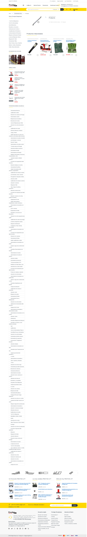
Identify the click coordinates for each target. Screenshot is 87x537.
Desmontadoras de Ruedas (16, 152)
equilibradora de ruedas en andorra (18, 180)
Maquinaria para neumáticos (16, 118)
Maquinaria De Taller (13, 38)
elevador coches (14, 316)
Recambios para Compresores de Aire (16, 350)
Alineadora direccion (15, 410)
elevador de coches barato (16, 274)
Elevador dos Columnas (42, 514)
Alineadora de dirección (15, 378)
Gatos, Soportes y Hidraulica (16, 360)
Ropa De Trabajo (14, 142)
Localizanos (53, 1)
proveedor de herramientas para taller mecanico (16, 269)
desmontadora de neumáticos (16, 358)
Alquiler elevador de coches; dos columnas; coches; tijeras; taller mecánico (17, 135)
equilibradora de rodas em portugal (17, 219)
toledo (12, 418)
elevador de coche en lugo (16, 364)
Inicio (10, 13)
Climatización (13, 318)
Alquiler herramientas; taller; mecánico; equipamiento (15, 170)
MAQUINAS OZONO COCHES (16, 416)
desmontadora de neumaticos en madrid (16, 461)
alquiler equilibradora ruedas (16, 240)
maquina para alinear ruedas (16, 384)
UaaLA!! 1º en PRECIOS (13, 1)
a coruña (12, 356)
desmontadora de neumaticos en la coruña (16, 313)
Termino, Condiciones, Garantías (70, 523)
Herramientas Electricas (15, 110)
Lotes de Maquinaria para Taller (17, 122)
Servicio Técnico (37, 5)
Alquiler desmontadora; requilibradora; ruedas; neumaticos (15, 202)
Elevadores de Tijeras (42, 516)
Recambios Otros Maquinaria (16, 382)
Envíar (75, 505)
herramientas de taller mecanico (17, 336)
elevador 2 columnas (15, 182)
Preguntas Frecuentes (55, 521)
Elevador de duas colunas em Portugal (15, 439)
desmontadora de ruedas (16, 372)
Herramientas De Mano (15, 238)
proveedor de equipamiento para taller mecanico (16, 233)
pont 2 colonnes (14, 208)
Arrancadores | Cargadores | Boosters (15, 341)
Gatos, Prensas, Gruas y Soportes (15, 42)
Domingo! (12, 424)
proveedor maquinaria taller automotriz (15, 429)
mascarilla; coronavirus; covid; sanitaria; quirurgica (15, 323)
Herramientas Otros (18, 13)
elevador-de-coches (15, 454)
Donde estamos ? (54, 514)
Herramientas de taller (15, 150)
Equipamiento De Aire (15, 199)
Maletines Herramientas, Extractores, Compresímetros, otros (17, 155)
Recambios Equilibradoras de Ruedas (15, 284)
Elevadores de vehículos (15, 368)
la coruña (12, 386)
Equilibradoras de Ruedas (43, 521)
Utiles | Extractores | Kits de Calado (17, 422)
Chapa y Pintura (14, 132)
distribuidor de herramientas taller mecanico (16, 304)
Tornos (12, 362)
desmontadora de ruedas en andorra (15, 255)
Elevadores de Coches (15, 120)
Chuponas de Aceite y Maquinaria (44, 526)
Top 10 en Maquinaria (15, 414)
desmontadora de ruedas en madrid (18, 138)
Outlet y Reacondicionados (14, 46)
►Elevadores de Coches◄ (14, 28)
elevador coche (14, 292)
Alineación (13, 432)
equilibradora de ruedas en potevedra (15, 289)
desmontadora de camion (16, 252)
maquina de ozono (14, 464)
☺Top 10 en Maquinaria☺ (14, 20)
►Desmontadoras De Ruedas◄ (15, 32)
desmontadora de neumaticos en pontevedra (16, 277)
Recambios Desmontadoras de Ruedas (16, 250)
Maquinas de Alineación (15, 223)
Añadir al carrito (38, 55)
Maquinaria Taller (14, 184)
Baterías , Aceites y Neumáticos (15, 44)
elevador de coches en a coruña (17, 398)
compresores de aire (15, 443)
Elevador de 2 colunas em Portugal (17, 114)
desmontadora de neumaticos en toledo (16, 243)
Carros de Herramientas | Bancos (17, 330)
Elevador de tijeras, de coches (17, 164)
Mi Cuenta (76, 1)
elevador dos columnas (15, 388)
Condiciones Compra (54, 5)
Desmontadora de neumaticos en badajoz (16, 206)
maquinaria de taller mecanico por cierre (16, 401)
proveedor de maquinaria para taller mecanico (17, 193)
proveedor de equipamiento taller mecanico (16, 162)
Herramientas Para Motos (15, 167)
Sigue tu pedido (60, 1)
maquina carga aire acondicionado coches (16, 246)
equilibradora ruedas (15, 112)
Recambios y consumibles (16, 380)
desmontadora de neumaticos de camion (16, 230)
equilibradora (13, 328)
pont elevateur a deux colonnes (17, 174)
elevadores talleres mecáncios (17, 148)
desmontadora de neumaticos (16, 405)
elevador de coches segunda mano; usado (17, 217)
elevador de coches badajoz (16, 334)
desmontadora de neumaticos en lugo (16, 346)
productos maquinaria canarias (16, 221)
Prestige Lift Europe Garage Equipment (15, 395)
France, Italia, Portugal (55, 525)
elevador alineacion (14, 436)
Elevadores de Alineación (43, 518)
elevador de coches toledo (16, 301)
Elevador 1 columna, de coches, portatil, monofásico (16, 196)
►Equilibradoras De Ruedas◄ (14, 30)
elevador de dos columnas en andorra (15, 375)
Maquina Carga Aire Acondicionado (17, 403)
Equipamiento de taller (15, 210)
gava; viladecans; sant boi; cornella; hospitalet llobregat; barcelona (16, 448)
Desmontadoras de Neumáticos (44, 520)
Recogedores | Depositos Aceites (17, 176)
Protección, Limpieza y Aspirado (17, 272)
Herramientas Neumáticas (15, 392)
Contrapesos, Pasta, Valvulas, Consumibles (15, 226)
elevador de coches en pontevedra (18, 426)
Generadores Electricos (15, 370)
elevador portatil (14, 178)
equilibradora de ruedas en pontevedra (15, 452)
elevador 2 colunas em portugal (17, 407)
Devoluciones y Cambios (69, 520)
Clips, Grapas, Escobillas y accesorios (15, 187)
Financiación (45, 5)
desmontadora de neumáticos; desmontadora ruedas (15, 310)
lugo (11, 326)
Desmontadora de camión (16, 441)
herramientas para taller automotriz (17, 366)
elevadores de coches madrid (16, 266)
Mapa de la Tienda (54, 523)
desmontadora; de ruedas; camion (17, 144)
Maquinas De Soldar (14, 434)
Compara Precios (54, 520)
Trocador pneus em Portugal (16, 146)
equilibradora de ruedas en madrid (17, 172)
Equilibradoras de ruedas (15, 412)
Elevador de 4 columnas (15, 236)
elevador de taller (14, 258)
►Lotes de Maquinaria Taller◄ (15, 37)
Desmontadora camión (15, 116)
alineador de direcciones (15, 190)
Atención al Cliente (68, 518)
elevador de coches (15, 458)
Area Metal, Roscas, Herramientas (58, 39)
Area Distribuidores (12, 25)
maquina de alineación (15, 286)
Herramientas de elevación (16, 260)
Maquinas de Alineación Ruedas (15, 35)
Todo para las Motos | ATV (16, 262)
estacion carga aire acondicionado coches (16, 280)
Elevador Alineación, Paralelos (16, 130)
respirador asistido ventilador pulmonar (15, 159)
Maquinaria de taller (14, 390)
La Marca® (29, 5)
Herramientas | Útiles (13, 40)
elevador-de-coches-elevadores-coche (16, 125)
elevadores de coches (15, 420)
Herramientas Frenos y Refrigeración (14, 299)
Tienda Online (68, 1)
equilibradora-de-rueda (15, 128)
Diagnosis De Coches (15, 307)
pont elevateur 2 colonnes (16, 140)
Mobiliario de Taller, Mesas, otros (17, 264)
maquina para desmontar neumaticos (14, 353)
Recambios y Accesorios (13, 27)
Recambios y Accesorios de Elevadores (15, 213)
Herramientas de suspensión (16, 338)
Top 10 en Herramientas (13, 22)
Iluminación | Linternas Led (16, 456)
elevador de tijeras (14, 343)
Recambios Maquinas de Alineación (17, 320)
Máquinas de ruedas (15, 294)
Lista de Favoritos (54, 518)
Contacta (53, 516)
